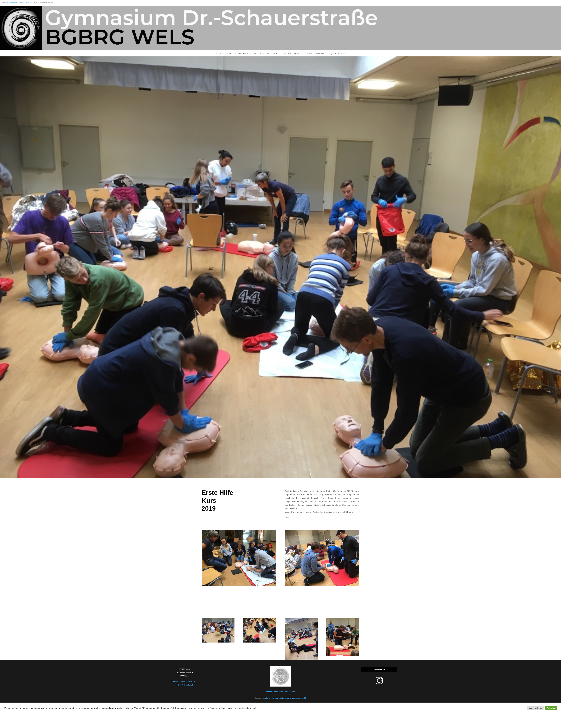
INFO (218, 54)
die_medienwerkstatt (274, 698)
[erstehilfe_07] (218, 642)
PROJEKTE (272, 54)
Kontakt (269, 692)
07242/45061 (28, 2)
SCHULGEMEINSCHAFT (237, 54)
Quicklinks (377, 670)
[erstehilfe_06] (259, 642)
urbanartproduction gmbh (295, 698)
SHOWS (309, 54)
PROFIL (257, 54)
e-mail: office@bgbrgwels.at (184, 681)
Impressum (278, 692)
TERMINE (320, 54)
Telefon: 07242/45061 (184, 685)
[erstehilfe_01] (342, 656)
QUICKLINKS (336, 54)
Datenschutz (290, 692)
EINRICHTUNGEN (291, 54)
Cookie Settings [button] (535, 708)
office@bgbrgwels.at (12, 2)
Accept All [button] (551, 708)
